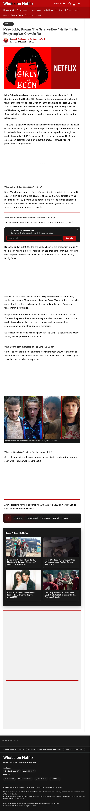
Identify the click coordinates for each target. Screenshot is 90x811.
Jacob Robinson (19, 39)
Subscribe (69, 238)
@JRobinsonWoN (37, 39)
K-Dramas (69, 10)
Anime (77, 10)
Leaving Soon (35, 10)
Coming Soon (22, 10)
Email (57, 518)
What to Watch (17, 15)
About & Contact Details (14, 749)
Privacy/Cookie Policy (74, 749)
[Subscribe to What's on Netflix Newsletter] (73, 4)
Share (66, 518)
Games (6, 15)
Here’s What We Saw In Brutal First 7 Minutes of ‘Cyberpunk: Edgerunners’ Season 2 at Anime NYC (21, 562)
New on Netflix (9, 10)
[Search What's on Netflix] (79, 4)
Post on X (19, 518)
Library (38, 15)
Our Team (31, 749)
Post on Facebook (32, 518)
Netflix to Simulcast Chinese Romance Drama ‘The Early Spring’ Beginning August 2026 (21, 595)
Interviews (59, 10)
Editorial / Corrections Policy (50, 749)
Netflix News (48, 10)
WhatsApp (46, 518)
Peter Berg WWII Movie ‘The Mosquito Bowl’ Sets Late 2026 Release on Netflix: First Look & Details (60, 595)
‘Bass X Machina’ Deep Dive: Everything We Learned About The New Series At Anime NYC (60, 562)
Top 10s (28, 15)
